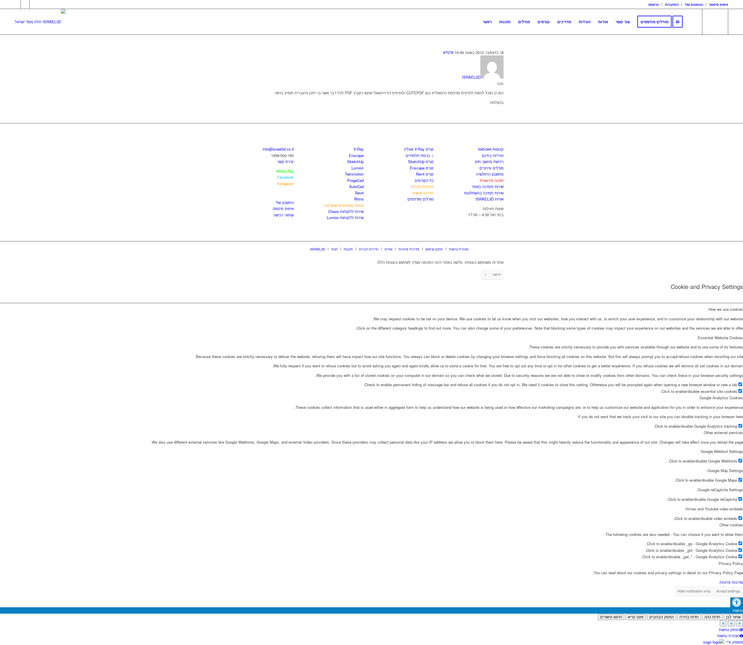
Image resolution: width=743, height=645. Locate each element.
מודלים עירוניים (491, 168)
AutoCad (356, 186)
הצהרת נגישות (728, 635)
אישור (496, 274)
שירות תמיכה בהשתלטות (484, 193)
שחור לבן (733, 617)
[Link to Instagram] (25, 4)
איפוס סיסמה (718, 4)
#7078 (448, 52)
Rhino (359, 199)
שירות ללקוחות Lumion (345, 217)
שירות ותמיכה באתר (488, 186)
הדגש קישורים (611, 617)
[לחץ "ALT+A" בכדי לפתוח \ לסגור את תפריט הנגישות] (736, 602)
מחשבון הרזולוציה (490, 174)
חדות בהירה (689, 617)
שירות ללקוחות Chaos (346, 211)
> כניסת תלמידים (420, 155)
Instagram (285, 183)
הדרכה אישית (423, 193)
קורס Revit (425, 174)
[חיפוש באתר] (692, 22)
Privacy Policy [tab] (731, 563)
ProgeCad (355, 180)
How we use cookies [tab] (725, 309)
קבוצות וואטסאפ (491, 149)
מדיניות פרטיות (731, 582)
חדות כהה (712, 617)
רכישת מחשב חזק (489, 161)
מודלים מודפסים (420, 199)
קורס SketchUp (421, 161)
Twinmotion (354, 174)
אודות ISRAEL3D (489, 199)
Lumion (357, 168)
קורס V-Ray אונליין (419, 149)
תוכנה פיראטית (492, 180)
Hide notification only (693, 590)
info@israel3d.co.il (278, 149)
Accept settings (728, 590)
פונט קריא (635, 617)
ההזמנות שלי (694, 4)
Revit (359, 193)
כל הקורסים (424, 180)
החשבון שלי (284, 202)
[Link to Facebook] (16, 4)
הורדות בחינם (493, 155)
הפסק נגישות (729, 629)
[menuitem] (653, 4)
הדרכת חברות (422, 186)
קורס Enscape (422, 168)
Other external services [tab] (723, 432)
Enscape (356, 155)
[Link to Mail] (34, 4)
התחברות (672, 4)
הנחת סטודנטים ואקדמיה (344, 205)
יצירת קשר (285, 161)
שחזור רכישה (283, 215)
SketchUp (355, 161)
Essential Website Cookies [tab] (720, 337)
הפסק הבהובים (661, 617)
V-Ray (359, 149)
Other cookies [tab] (731, 524)
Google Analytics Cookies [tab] (721, 397)
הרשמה (653, 4)
